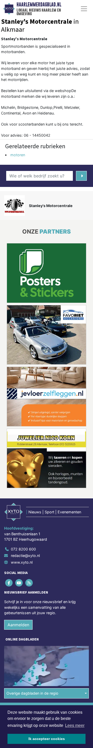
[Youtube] (19, 582)
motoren (17, 155)
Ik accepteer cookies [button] (46, 739)
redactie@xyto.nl (25, 555)
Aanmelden (18, 624)
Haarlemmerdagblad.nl (39, 4)
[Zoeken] (81, 176)
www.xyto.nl (22, 562)
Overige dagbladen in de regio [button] (32, 693)
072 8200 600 (23, 549)
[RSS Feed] (29, 582)
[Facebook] (9, 582)
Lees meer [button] (74, 725)
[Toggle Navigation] (84, 9)
